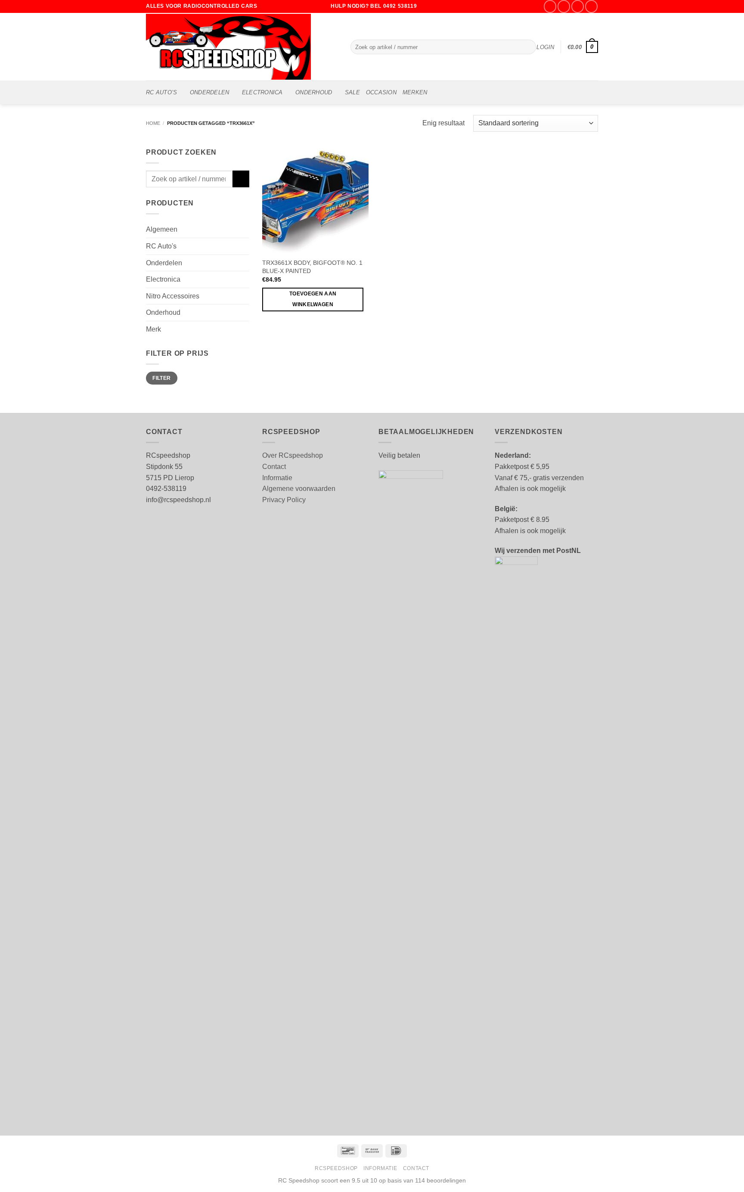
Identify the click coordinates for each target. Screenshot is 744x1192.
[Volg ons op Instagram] (564, 6)
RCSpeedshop (336, 1168)
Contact (274, 466)
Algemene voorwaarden (298, 488)
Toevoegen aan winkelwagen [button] (313, 299)
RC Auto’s (161, 92)
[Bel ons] (591, 6)
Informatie (277, 477)
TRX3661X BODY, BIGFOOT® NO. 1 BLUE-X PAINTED (312, 266)
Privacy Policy (284, 499)
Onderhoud (313, 92)
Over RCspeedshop (292, 455)
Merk (153, 329)
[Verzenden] (528, 47)
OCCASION (381, 92)
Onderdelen (209, 92)
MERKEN (415, 92)
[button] (545, 47)
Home (153, 123)
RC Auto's (161, 246)
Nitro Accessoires (172, 296)
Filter (161, 378)
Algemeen (161, 229)
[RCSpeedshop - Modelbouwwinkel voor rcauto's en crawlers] (242, 47)
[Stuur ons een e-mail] (577, 6)
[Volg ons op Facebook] (550, 6)
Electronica (262, 92)
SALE (352, 92)
